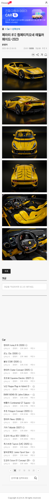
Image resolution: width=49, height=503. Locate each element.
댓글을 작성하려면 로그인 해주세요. (19, 286)
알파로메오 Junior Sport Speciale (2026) (18, 452)
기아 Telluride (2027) (13, 427)
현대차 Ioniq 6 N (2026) (14, 345)
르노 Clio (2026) (11, 353)
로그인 (46, 2)
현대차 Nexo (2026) (12, 419)
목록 (6, 271)
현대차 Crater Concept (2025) (17, 370)
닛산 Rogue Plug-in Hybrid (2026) (18, 386)
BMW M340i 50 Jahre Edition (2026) (18, 394)
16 (15, 470)
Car (8, 29)
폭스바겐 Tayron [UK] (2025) (17, 444)
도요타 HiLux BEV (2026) (15, 435)
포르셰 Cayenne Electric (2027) (17, 378)
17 (19, 470)
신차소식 (16, 29)
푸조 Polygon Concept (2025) (17, 411)
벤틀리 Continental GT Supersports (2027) (18, 403)
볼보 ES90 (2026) (11, 361)
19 (29, 470)
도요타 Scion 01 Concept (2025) (18, 460)
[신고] (46, 54)
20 (33, 470)
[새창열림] (7, 2)
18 (24, 470)
